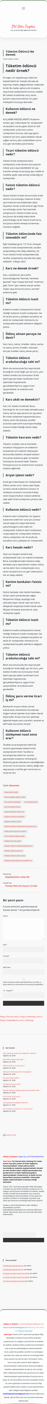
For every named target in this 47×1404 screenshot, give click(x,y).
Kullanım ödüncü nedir (13, 821)
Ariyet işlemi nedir (11, 792)
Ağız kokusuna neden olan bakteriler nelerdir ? (20, 1053)
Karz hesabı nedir (31, 802)
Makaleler (14, 785)
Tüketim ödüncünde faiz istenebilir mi (18, 861)
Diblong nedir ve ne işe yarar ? (14, 1066)
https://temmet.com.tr (31, 1016)
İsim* (5, 945)
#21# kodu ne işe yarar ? (12, 1096)
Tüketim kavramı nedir (13, 841)
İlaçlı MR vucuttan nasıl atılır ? (13, 1059)
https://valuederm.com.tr (12, 1020)
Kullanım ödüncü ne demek (14, 817)
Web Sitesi (7, 967)
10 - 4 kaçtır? (8, 991)
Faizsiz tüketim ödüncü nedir (15, 797)
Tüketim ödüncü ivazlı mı (13, 851)
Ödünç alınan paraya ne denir (15, 831)
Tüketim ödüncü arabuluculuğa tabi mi (18, 846)
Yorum (5, 916)
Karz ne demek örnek (12, 807)
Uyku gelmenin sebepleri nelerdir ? (15, 1103)
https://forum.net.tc (10, 1016)
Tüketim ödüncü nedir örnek (15, 856)
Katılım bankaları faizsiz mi (14, 812)
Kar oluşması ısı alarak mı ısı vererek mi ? (18, 1109)
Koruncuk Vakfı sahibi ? (11, 1078)
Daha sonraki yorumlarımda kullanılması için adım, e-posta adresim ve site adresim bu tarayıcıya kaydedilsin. (23, 983)
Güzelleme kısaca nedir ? (12, 1084)
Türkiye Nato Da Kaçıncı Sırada (21, 885)
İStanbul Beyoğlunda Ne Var (13, 1266)
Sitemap (29, 1020)
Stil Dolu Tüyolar (23, 26)
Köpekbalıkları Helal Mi (17, 877)
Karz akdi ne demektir (12, 802)
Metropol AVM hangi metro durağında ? (17, 1072)
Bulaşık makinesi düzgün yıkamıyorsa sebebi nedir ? (21, 1090)
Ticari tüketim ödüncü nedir (14, 836)
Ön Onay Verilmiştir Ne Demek (14, 1281)
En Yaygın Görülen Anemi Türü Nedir (16, 1273)
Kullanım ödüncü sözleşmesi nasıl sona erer (20, 826)
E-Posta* (6, 956)
